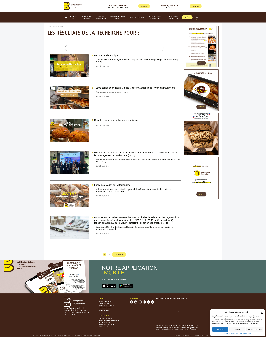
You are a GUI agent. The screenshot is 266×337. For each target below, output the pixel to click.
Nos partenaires (104, 303)
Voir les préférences (255, 329)
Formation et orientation (86, 17)
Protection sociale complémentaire (155, 17)
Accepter (220, 329)
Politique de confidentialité (243, 333)
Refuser (237, 329)
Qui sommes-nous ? (73, 17)
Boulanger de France (105, 318)
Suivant (118, 254)
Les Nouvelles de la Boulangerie (109, 320)
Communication (132, 17)
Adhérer (187, 17)
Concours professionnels (101, 17)
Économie (141, 17)
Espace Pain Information (106, 324)
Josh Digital (97, 335)
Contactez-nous (104, 311)
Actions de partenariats (106, 305)
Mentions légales (187, 335)
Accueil (49, 26)
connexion (144, 6)
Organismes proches (105, 307)
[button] (262, 312)
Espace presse (103, 309)
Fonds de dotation (104, 322)
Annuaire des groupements (173, 17)
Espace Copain (103, 326)
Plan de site (177, 335)
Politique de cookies (229, 333)
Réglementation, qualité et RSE (117, 17)
